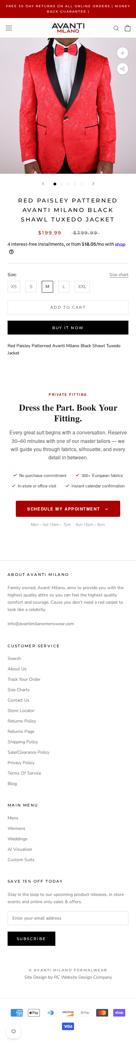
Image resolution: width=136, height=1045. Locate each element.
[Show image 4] (74, 184)
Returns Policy (22, 721)
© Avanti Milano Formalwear (68, 970)
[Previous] (43, 183)
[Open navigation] (9, 28)
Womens (16, 828)
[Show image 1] (54, 184)
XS (14, 287)
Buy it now (68, 327)
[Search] (116, 28)
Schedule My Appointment (64, 509)
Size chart (118, 275)
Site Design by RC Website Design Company (68, 977)
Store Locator (21, 711)
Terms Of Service (24, 773)
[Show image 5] (81, 184)
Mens (13, 818)
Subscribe (31, 938)
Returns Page (21, 731)
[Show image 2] (61, 184)
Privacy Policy (21, 763)
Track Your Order (24, 679)
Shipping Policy (23, 742)
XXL (82, 287)
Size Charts (19, 690)
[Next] (93, 183)
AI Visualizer (20, 849)
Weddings (18, 839)
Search (14, 658)
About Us (17, 669)
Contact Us (18, 700)
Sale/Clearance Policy (28, 752)
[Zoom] (122, 52)
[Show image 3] (68, 184)
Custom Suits (21, 860)
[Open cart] (127, 28)
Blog (12, 784)
